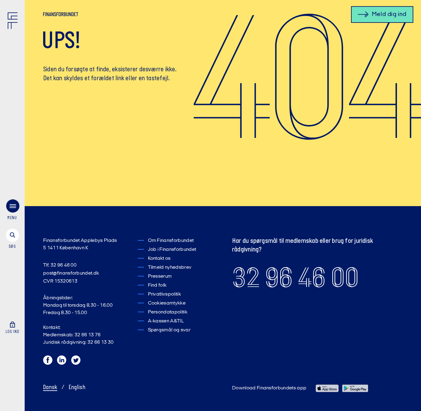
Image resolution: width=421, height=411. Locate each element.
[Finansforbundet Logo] (14, 21)
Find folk (157, 285)
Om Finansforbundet (171, 240)
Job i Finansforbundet (172, 249)
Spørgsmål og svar (169, 330)
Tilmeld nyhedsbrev (170, 267)
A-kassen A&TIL (166, 321)
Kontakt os (159, 258)
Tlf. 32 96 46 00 (59, 265)
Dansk (50, 387)
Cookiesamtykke (167, 303)
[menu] (12, 210)
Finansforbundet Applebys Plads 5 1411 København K (80, 244)
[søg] (12, 239)
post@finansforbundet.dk (71, 273)
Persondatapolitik (167, 312)
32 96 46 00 (295, 278)
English (77, 387)
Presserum (160, 276)
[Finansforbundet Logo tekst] (60, 15)
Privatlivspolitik (164, 294)
